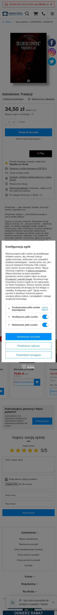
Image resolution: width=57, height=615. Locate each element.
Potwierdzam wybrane (28, 345)
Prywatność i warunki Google (19, 279)
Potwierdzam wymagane (28, 354)
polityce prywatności (37, 271)
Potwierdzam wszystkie (28, 336)
